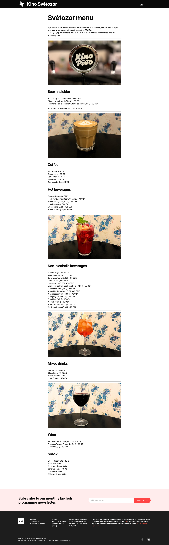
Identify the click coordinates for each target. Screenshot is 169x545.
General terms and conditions (28, 540)
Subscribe (140, 500)
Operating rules (54, 540)
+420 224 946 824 (59, 521)
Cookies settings (65, 540)
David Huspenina (40, 538)
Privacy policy (43, 540)
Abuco (27, 538)
